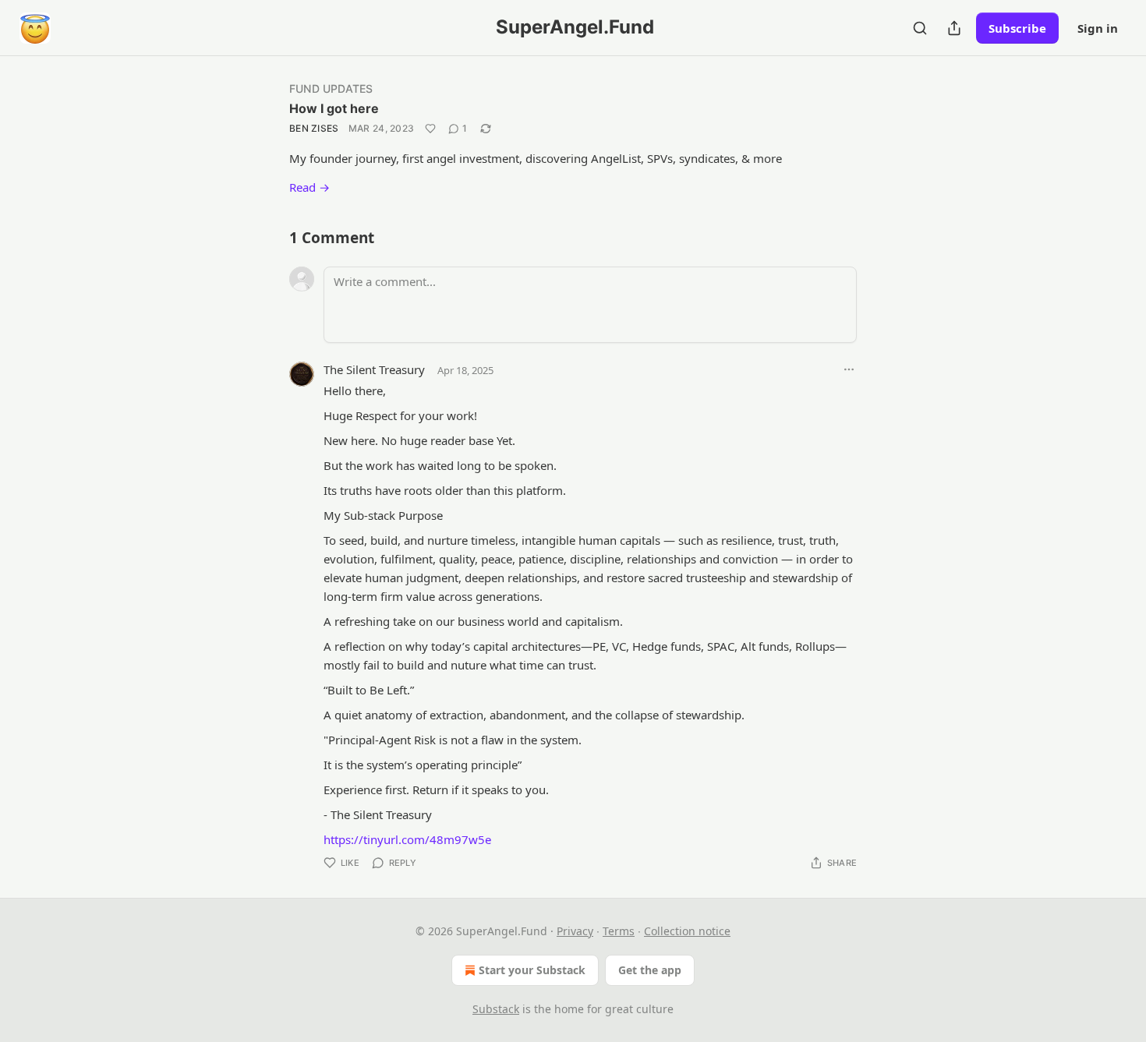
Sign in (1097, 28)
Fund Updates (331, 88)
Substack (495, 1008)
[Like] (430, 128)
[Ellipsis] (849, 369)
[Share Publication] (954, 28)
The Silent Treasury (374, 369)
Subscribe (1017, 28)
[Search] (920, 28)
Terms (619, 931)
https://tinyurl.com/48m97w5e (407, 839)
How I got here (334, 108)
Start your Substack (532, 970)
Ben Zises (314, 128)
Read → (309, 187)
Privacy (575, 931)
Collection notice (687, 931)
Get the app (649, 970)
